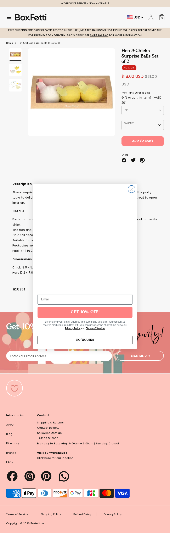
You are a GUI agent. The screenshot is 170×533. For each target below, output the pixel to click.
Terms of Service (95, 328)
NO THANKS (85, 340)
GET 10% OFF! (85, 312)
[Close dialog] (131, 189)
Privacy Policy (72, 328)
